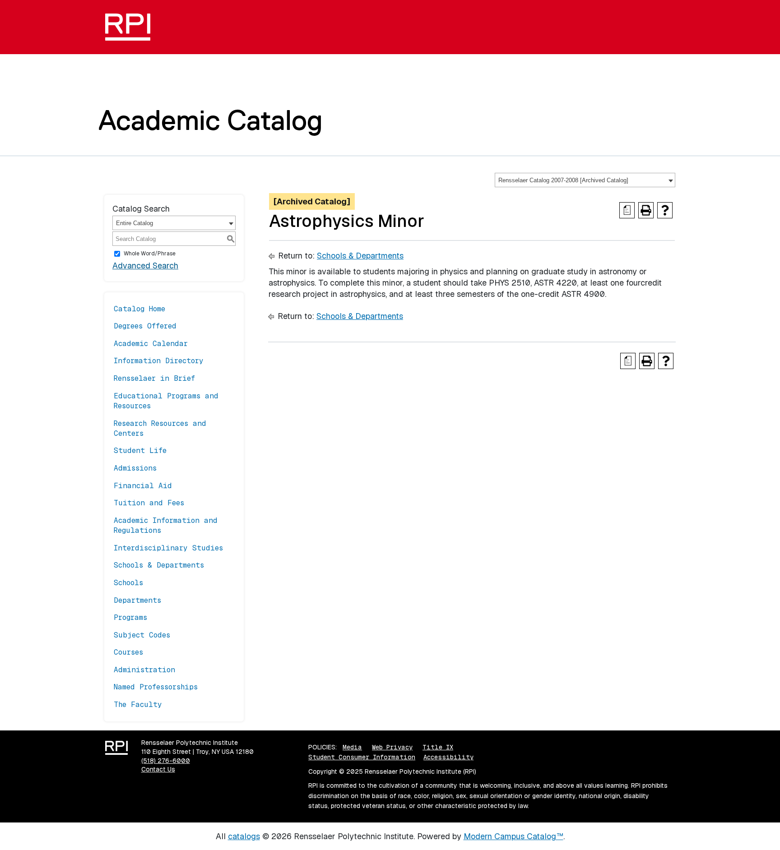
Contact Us (158, 769)
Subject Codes (142, 635)
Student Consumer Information (361, 757)
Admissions (135, 468)
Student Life (140, 450)
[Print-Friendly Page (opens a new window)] (646, 210)
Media (352, 747)
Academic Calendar (151, 343)
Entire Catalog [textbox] (134, 223)
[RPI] (131, 27)
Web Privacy (392, 747)
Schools (128, 582)
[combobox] (585, 180)
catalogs (244, 836)
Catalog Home (139, 309)
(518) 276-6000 (165, 761)
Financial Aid (143, 485)
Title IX (437, 747)
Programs (130, 617)
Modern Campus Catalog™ (513, 836)
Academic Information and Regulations (166, 525)
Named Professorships (156, 687)
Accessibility (448, 757)
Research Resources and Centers (160, 428)
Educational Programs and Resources (166, 401)
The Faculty (138, 704)
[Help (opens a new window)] (665, 210)
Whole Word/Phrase (150, 253)
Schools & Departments (159, 565)
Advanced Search (145, 265)
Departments (137, 600)
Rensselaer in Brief (154, 378)
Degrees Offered (145, 326)
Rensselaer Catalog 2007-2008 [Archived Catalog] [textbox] (563, 180)
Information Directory (159, 360)
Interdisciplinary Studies (168, 548)
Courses (128, 652)
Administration (144, 669)
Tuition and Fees (149, 503)
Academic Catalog (210, 120)
